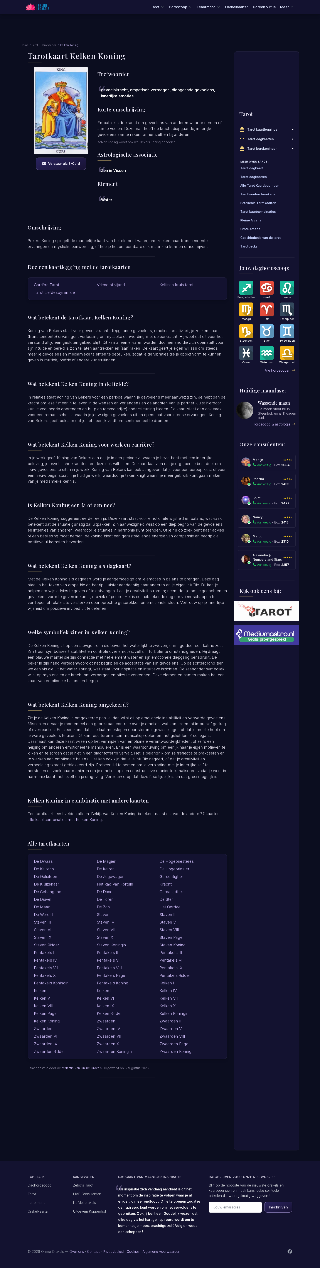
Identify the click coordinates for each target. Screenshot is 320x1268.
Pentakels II (107, 952)
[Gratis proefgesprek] (266, 635)
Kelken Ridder (109, 1013)
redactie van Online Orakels (82, 1068)
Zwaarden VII (109, 1036)
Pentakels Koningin (51, 983)
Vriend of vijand (111, 285)
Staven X (105, 937)
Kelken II (42, 990)
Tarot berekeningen (262, 148)
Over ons (76, 1251)
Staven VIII (169, 929)
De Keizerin (44, 869)
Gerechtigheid (172, 876)
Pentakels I (44, 952)
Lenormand (36, 1202)
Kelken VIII (43, 1006)
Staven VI (42, 929)
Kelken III (105, 990)
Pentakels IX (171, 968)
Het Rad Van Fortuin (115, 884)
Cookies (133, 1251)
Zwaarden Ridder (49, 1051)
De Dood (105, 891)
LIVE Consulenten (87, 1194)
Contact (93, 1251)
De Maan (42, 907)
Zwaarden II (170, 1021)
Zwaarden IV (108, 1028)
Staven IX (42, 937)
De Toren (105, 899)
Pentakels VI (171, 960)
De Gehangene (47, 891)
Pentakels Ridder (175, 975)
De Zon (103, 907)
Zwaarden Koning (176, 1051)
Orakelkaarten (237, 7)
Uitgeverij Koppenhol (89, 1211)
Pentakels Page (111, 975)
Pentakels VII (46, 968)
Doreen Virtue (264, 7)
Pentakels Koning (112, 983)
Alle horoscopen (277, 370)
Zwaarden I (107, 1021)
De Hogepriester (174, 869)
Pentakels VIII (109, 968)
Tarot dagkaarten (260, 139)
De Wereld (43, 914)
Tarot (35, 45)
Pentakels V (108, 960)
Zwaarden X (108, 1044)
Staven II (167, 914)
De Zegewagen (111, 876)
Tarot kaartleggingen (263, 129)
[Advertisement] (160, 31)
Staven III (42, 922)
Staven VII (106, 929)
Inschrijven (278, 1207)
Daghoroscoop (40, 1185)
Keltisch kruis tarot (177, 285)
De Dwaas (43, 861)
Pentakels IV (45, 960)
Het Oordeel (171, 907)
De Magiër (106, 861)
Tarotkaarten (49, 45)
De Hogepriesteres (177, 861)
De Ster (166, 899)
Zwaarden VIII (172, 1036)
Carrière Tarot (46, 285)
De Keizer (105, 869)
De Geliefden (45, 876)
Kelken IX (105, 1006)
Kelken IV (168, 990)
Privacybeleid (113, 1251)
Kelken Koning (47, 1021)
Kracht (166, 884)
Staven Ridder (46, 945)
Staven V (168, 922)
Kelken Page (45, 1013)
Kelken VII (169, 998)
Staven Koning (173, 945)
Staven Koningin (111, 945)
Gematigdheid (172, 891)
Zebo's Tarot (83, 1185)
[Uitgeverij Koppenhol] (266, 611)
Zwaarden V (171, 1028)
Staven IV (105, 922)
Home (25, 45)
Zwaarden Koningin (114, 1051)
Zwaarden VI (45, 1036)
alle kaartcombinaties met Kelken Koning (65, 819)
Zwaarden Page (174, 1044)
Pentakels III (171, 952)
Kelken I (167, 983)
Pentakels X (45, 975)
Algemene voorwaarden (161, 1251)
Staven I (104, 914)
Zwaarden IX (45, 1044)
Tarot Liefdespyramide (54, 292)
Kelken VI (105, 998)
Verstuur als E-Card (64, 163)
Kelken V (42, 998)
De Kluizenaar (46, 884)
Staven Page (171, 937)
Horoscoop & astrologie (271, 424)
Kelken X (168, 1006)
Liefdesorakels (84, 1202)
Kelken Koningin (174, 1013)
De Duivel (42, 899)
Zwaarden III (45, 1028)
